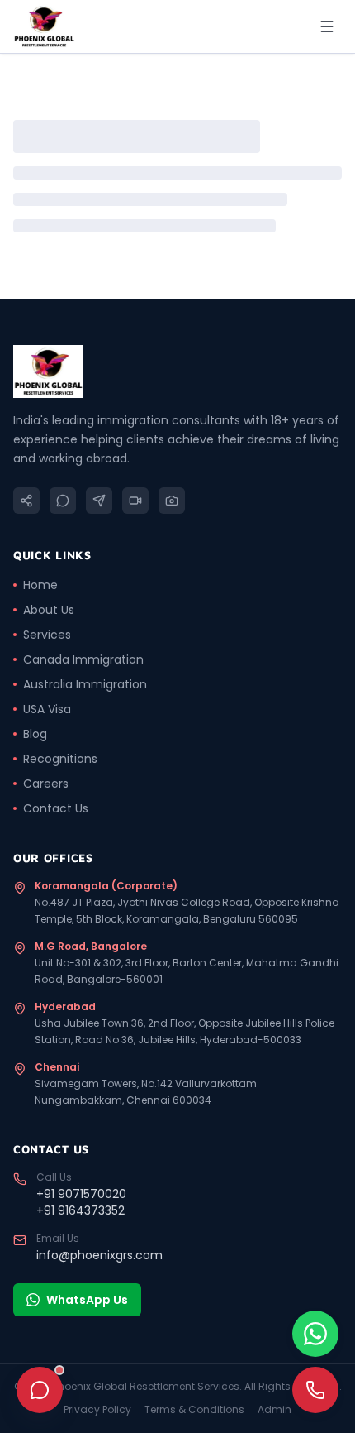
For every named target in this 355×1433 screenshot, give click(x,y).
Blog (35, 734)
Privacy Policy (97, 1409)
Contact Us (55, 808)
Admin (274, 1409)
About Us (48, 609)
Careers (46, 783)
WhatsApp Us (87, 1300)
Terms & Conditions (194, 1409)
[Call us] (315, 1390)
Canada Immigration (83, 659)
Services (47, 634)
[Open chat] (40, 1390)
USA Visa (47, 709)
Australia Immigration (85, 684)
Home (40, 585)
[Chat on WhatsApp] (315, 1334)
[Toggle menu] (327, 26)
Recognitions (60, 758)
